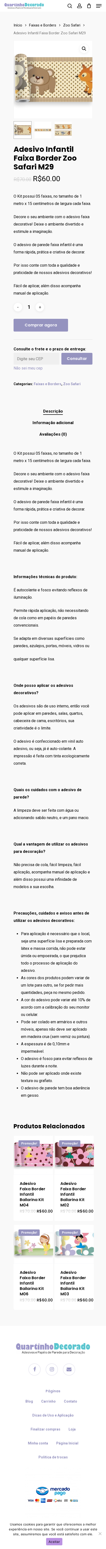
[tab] (53, 411)
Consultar (77, 358)
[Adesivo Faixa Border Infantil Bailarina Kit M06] (33, 1244)
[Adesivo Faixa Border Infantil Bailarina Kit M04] (33, 1155)
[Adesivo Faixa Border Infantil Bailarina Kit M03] (74, 1244)
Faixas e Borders (42, 25)
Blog (29, 1401)
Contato (70, 1401)
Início (18, 25)
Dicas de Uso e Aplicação (53, 1415)
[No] (99, 1533)
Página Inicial (67, 1443)
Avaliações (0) (53, 434)
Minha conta (38, 1443)
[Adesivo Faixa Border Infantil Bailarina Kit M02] (74, 1155)
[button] (84, 48)
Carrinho (48, 1401)
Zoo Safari (71, 25)
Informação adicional (53, 422)
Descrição (53, 411)
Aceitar (54, 1542)
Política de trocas (53, 1457)
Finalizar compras (45, 1429)
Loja (72, 1429)
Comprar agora (41, 325)
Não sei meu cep (28, 368)
